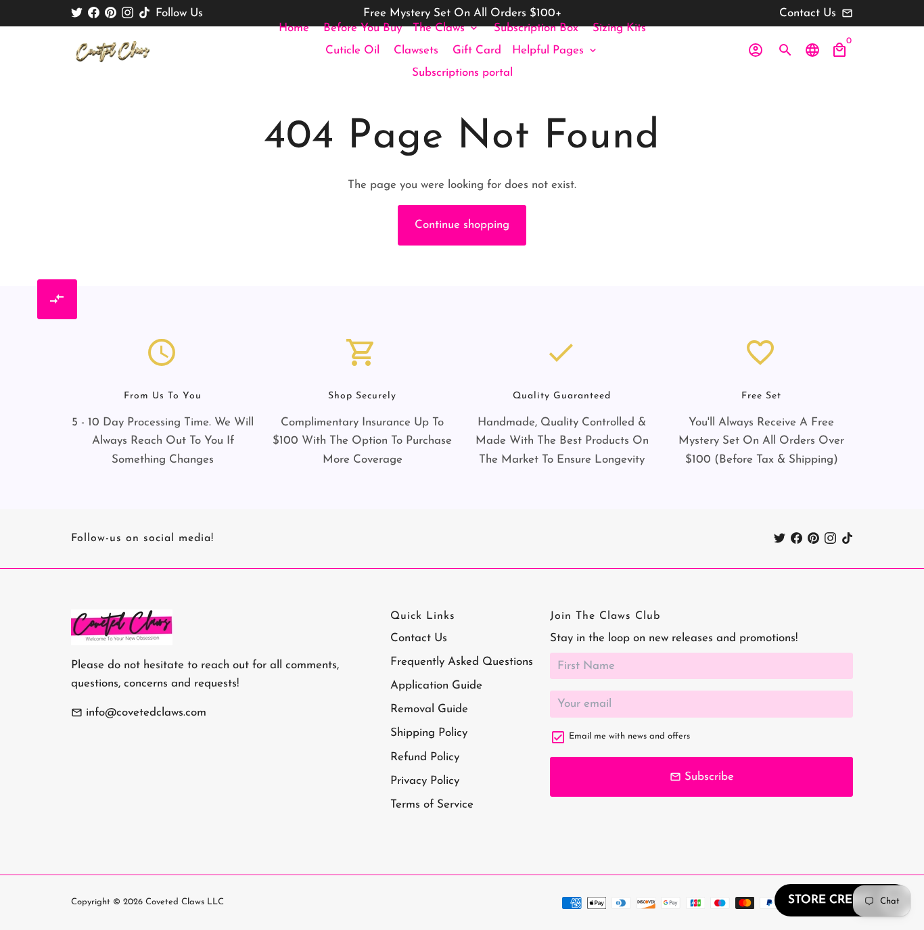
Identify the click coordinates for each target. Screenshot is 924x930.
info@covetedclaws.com (138, 712)
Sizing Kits (619, 28)
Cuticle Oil (352, 50)
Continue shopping (462, 225)
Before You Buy (362, 28)
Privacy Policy (424, 781)
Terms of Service (431, 804)
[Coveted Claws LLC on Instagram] (127, 13)
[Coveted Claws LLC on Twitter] (77, 13)
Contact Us (418, 638)
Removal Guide (429, 709)
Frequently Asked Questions (461, 662)
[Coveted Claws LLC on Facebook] (93, 13)
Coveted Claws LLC (184, 902)
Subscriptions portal (462, 72)
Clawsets (416, 50)
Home (294, 28)
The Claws (446, 28)
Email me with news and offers (629, 736)
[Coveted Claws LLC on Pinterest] (110, 13)
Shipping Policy (428, 733)
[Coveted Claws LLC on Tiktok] (144, 13)
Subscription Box (536, 28)
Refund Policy (424, 757)
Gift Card (477, 50)
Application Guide (436, 685)
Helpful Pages (555, 50)
